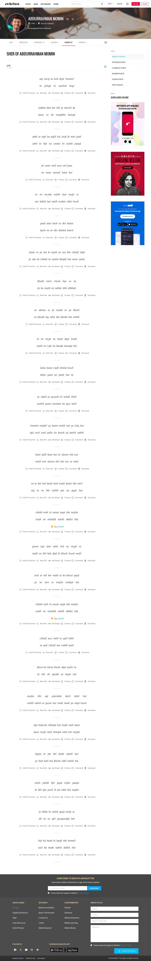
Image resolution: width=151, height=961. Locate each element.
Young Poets (117, 79)
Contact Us (43, 918)
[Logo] (12, 4)
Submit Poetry (18, 928)
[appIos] (71, 950)
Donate (145, 4)
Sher (69, 42)
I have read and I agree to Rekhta (70, 893)
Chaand (61, 526)
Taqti (15, 918)
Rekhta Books (70, 928)
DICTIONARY (46, 4)
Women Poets (118, 74)
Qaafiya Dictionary (20, 913)
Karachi (44, 23)
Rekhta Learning (71, 923)
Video (83, 42)
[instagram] (32, 950)
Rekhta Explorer (45, 928)
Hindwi (67, 908)
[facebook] (15, 950)
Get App (135, 4)
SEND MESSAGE (129, 951)
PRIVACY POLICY (18, 958)
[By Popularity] (105, 66)
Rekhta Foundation (46, 908)
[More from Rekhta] (127, 4)
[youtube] (26, 950)
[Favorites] (67, 19)
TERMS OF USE (30, 958)
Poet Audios (117, 85)
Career (41, 923)
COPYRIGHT (41, 958)
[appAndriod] (56, 950)
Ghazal (39, 42)
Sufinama (68, 913)
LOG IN (119, 4)
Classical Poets (119, 68)
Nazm (55, 42)
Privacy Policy (83, 893)
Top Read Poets (118, 62)
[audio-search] (102, 3)
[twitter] (21, 950)
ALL (11, 42)
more (56, 4)
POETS (28, 4)
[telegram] (37, 950)
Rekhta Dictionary (72, 918)
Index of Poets (118, 57)
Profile (23, 42)
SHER (36, 4)
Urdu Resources (19, 923)
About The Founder (46, 913)
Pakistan (50, 23)
